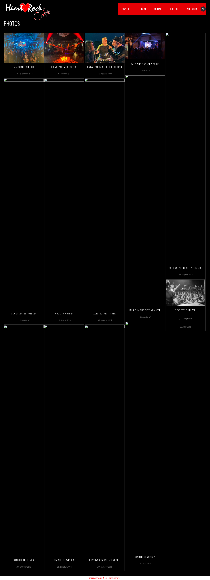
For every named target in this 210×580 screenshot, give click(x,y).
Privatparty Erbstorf (64, 67)
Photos (174, 8)
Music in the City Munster (145, 310)
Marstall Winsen (24, 67)
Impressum (191, 8)
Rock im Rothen (64, 313)
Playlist (126, 8)
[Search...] (203, 9)
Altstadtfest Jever (104, 313)
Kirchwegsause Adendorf (104, 560)
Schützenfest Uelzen (24, 313)
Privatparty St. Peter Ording (104, 67)
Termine (142, 8)
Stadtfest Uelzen (185, 310)
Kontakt (158, 8)
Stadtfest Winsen (145, 556)
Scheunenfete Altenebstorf (185, 267)
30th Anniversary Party (145, 63)
